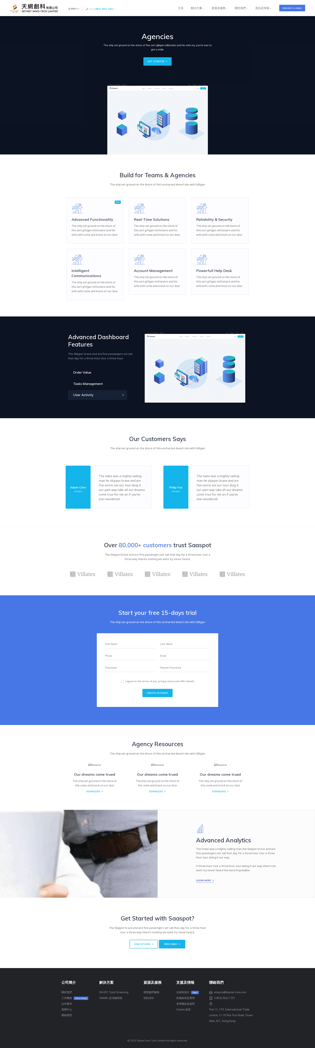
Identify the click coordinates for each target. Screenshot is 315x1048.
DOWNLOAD (93, 791)
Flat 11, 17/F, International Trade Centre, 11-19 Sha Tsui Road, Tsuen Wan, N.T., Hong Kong (231, 1015)
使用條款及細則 (185, 1003)
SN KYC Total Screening (113, 992)
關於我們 (67, 992)
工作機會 (67, 998)
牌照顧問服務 (151, 992)
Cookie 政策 (183, 1009)
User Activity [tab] (83, 395)
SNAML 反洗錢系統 (110, 998)
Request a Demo (292, 8)
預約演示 (149, 998)
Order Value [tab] (82, 372)
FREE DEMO (171, 944)
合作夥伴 (67, 1003)
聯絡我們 (67, 1015)
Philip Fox (175, 487)
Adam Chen (78, 487)
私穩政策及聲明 (185, 998)
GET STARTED (156, 61)
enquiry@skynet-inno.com (230, 992)
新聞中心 (67, 1009)
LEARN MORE (204, 880)
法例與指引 (182, 992)
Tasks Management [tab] (88, 384)
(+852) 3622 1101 (103, 9)
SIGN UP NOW (142, 944)
